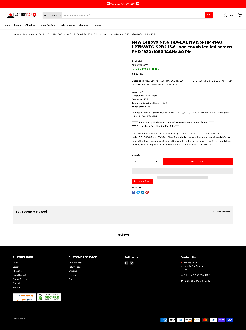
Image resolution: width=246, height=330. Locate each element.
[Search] (209, 15)
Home (7, 25)
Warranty (73, 275)
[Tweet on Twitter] (138, 192)
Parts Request (67, 25)
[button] (182, 171)
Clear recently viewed (221, 211)
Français (97, 25)
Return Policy (75, 266)
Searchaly (29, 321)
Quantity (136, 155)
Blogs (71, 279)
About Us (30, 25)
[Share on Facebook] (133, 192)
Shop (17, 25)
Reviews (17, 287)
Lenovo (138, 60)
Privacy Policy (75, 262)
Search (16, 266)
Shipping (83, 25)
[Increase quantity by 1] (156, 161)
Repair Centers (47, 25)
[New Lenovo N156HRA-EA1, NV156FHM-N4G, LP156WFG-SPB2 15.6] (18, 48)
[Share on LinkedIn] (142, 192)
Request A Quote (142, 181)
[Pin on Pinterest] (147, 192)
